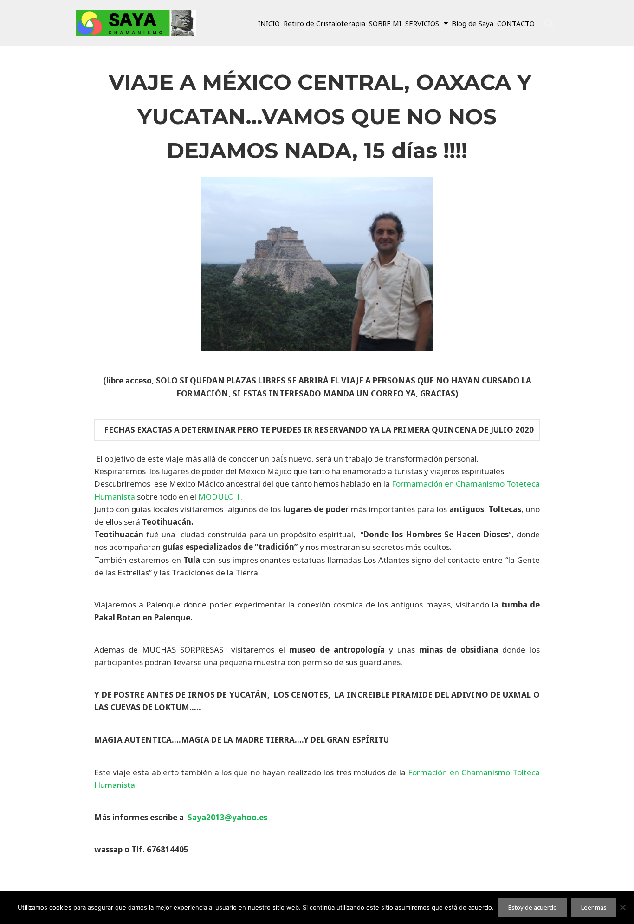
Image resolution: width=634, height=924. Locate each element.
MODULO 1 (219, 496)
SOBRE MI (385, 23)
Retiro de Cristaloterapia (324, 23)
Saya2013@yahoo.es (227, 817)
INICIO (269, 23)
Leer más (594, 907)
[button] (549, 23)
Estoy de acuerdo (532, 907)
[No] (622, 907)
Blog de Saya (472, 23)
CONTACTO (516, 23)
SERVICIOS (422, 23)
